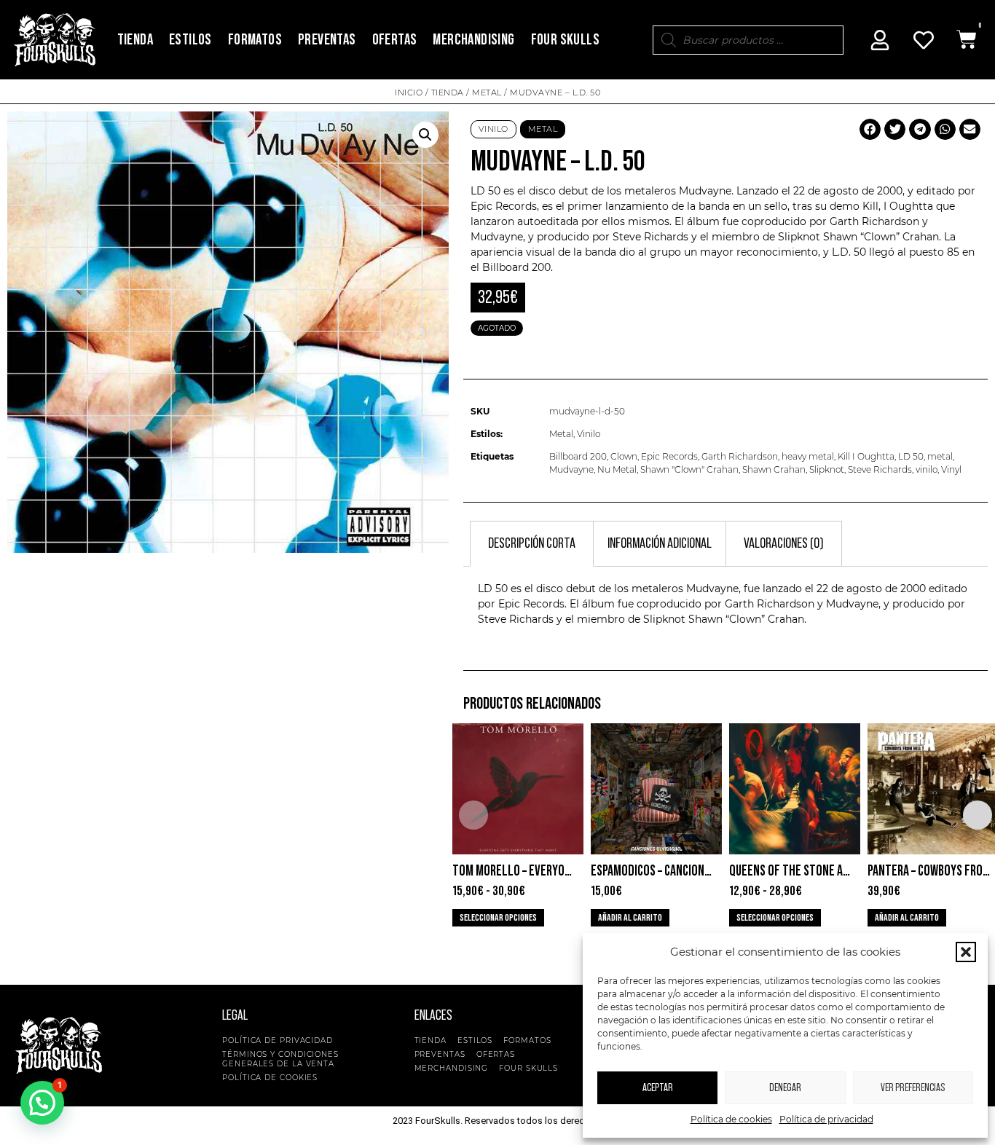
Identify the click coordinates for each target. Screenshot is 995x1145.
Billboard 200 (578, 456)
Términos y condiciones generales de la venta (280, 1059)
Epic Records (669, 456)
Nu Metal (617, 469)
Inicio (408, 92)
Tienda (135, 39)
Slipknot (826, 469)
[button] (966, 952)
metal (940, 456)
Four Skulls (565, 39)
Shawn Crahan (774, 469)
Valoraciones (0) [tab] (784, 543)
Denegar (785, 1087)
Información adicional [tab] (659, 543)
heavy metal (808, 456)
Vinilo (493, 129)
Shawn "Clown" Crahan (689, 469)
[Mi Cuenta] (880, 40)
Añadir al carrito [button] (630, 918)
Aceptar (657, 1087)
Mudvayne (571, 469)
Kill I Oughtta (866, 456)
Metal (487, 92)
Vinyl (951, 469)
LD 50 (911, 456)
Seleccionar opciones (498, 918)
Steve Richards (880, 469)
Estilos (190, 39)
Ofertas (394, 39)
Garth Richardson (739, 456)
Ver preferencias (913, 1087)
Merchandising (473, 39)
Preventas (327, 39)
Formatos (255, 39)
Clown (623, 456)
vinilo (926, 469)
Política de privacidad (826, 1119)
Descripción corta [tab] (531, 543)
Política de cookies (731, 1119)
